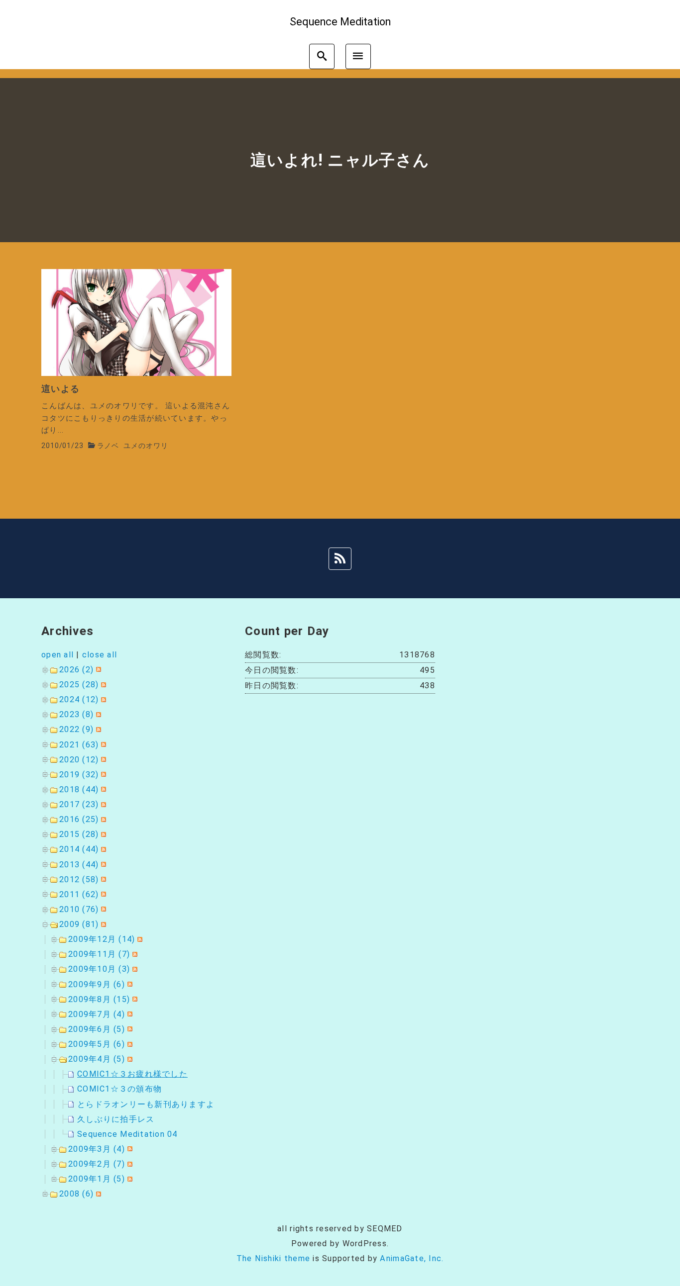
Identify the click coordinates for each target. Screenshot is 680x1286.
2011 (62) (79, 894)
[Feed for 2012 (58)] (102, 879)
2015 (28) (79, 834)
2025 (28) (79, 684)
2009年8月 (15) (99, 999)
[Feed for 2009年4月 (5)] (128, 1059)
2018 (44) (79, 789)
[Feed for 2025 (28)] (102, 684)
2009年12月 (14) (101, 939)
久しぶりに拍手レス (115, 1119)
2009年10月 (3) (99, 969)
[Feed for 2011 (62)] (102, 894)
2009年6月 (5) (96, 1029)
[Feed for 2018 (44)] (102, 789)
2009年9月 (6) (96, 984)
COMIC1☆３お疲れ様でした (132, 1074)
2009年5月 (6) (96, 1044)
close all (99, 654)
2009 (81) (79, 924)
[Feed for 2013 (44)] (102, 864)
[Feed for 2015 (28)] (102, 834)
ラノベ (108, 446)
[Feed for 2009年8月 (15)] (133, 999)
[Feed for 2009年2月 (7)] (128, 1164)
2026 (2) (76, 669)
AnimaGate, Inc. (412, 1258)
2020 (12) (79, 759)
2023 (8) (76, 714)
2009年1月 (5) (96, 1179)
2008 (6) (76, 1193)
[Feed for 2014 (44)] (102, 849)
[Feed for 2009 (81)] (102, 924)
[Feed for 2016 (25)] (102, 819)
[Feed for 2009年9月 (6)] (128, 984)
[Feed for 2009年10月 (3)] (133, 969)
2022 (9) (76, 729)
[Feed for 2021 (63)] (102, 744)
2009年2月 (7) (96, 1164)
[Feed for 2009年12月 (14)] (138, 939)
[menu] (358, 56)
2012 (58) (79, 879)
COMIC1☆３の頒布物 (119, 1089)
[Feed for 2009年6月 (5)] (128, 1029)
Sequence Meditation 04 (127, 1134)
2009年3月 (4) (96, 1149)
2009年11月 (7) (99, 954)
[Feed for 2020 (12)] (102, 759)
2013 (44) (79, 864)
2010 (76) (79, 909)
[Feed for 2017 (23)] (102, 804)
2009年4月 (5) (96, 1059)
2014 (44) (79, 849)
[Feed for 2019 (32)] (102, 774)
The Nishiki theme (273, 1258)
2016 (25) (79, 819)
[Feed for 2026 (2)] (97, 669)
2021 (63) (79, 744)
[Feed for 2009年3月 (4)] (128, 1149)
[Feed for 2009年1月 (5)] (128, 1179)
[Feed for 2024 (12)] (102, 699)
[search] (322, 56)
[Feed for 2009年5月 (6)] (128, 1044)
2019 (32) (79, 774)
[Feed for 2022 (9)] (97, 729)
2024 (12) (79, 699)
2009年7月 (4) (96, 1014)
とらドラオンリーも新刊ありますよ (146, 1104)
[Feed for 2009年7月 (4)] (128, 1014)
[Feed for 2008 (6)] (97, 1193)
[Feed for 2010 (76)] (102, 909)
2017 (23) (79, 804)
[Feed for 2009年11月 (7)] (133, 954)
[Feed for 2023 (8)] (97, 714)
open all (57, 654)
